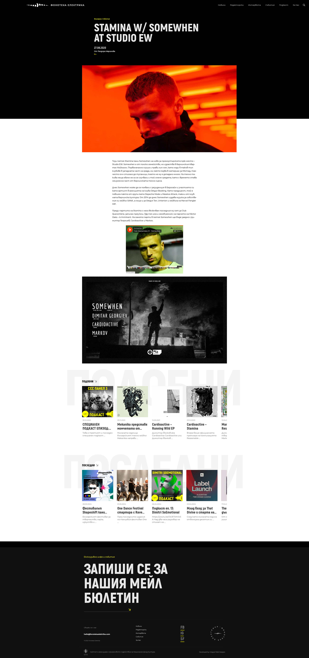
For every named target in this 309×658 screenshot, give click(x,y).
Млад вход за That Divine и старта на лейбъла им (200, 510)
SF (182, 639)
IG (182, 633)
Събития (106, 19)
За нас (138, 640)
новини (221, 5)
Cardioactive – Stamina (197, 426)
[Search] (304, 5)
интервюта (254, 5)
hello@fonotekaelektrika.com (97, 634)
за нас (296, 5)
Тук (146, 214)
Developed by (204, 652)
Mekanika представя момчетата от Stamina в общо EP (132, 426)
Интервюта (141, 633)
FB (182, 627)
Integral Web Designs (217, 652)
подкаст (283, 5)
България (98, 19)
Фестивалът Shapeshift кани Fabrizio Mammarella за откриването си (97, 510)
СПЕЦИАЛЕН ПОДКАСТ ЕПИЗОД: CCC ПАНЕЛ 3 (96, 426)
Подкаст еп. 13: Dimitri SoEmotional (165, 510)
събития (270, 5)
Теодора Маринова (106, 51)
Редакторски (141, 630)
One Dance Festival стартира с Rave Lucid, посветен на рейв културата (130, 510)
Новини (139, 626)
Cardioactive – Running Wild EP (163, 426)
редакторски (237, 5)
